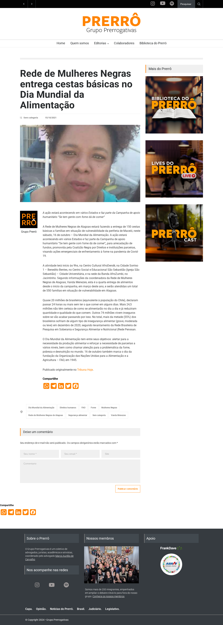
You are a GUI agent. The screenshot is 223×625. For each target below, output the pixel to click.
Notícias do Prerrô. (62, 609)
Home (61, 43)
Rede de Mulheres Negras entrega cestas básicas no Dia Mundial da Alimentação (76, 89)
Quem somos (79, 43)
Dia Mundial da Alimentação (41, 407)
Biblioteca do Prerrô (153, 43)
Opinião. (41, 609)
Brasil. (81, 609)
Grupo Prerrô (29, 231)
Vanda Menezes (118, 415)
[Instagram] (37, 585)
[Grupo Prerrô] (28, 219)
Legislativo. (112, 609)
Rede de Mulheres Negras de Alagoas (45, 415)
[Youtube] (52, 585)
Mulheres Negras (109, 407)
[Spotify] (66, 585)
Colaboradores (124, 43)
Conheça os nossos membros (108, 596)
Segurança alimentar (77, 415)
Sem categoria (31, 117)
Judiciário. (95, 609)
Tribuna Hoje (85, 369)
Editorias (100, 43)
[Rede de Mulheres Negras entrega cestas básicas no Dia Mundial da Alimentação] (80, 163)
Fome (93, 407)
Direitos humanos (68, 407)
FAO (83, 407)
